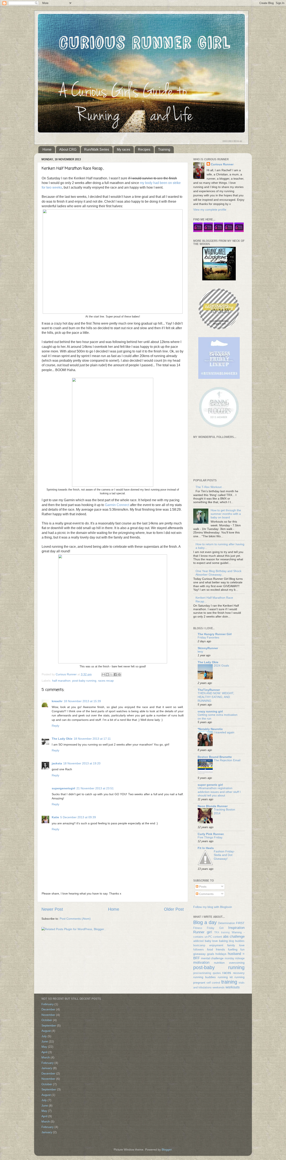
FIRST (240, 923)
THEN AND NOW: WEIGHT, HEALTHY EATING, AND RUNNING (216, 697)
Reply (55, 725)
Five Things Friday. (210, 837)
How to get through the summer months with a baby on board (226, 514)
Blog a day (205, 922)
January (46, 1068)
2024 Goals (221, 665)
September (48, 1025)
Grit (221, 928)
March (45, 1057)
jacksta (57, 763)
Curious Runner (222, 164)
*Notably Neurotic (210, 729)
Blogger (167, 1149)
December (48, 1009)
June (44, 1041)
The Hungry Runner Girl (215, 634)
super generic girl (210, 784)
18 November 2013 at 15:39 (82, 701)
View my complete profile (209, 209)
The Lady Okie (62, 738)
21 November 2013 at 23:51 (95, 788)
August (46, 1030)
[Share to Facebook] (115, 674)
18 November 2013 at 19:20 (81, 763)
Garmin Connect (117, 505)
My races (123, 149)
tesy (200, 651)
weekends (219, 987)
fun (242, 949)
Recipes (144, 149)
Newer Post (52, 909)
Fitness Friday (203, 928)
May (44, 1046)
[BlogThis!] (107, 674)
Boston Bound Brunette (215, 757)
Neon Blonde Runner (213, 806)
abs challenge (234, 936)
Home (47, 149)
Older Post (174, 909)
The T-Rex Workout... (210, 487)
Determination (226, 923)
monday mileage (235, 958)
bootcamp (199, 945)
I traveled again (224, 732)
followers (198, 949)
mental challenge (212, 958)
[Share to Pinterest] (119, 674)
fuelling (232, 949)
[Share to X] (111, 674)
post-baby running (84, 680)
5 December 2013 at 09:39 (78, 817)
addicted (198, 940)
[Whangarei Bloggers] (219, 279)
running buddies (204, 977)
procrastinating (202, 973)
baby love (211, 940)
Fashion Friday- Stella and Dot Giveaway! (224, 855)
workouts (232, 987)
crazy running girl (210, 711)
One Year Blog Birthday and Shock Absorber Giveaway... (218, 572)
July (44, 1036)
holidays (220, 953)
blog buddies (237, 940)
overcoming (237, 962)
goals (210, 953)
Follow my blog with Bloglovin (212, 907)
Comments (206, 894)
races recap (106, 680)
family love (236, 945)
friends (220, 949)
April (44, 1052)
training (229, 982)
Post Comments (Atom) (75, 918)
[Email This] (103, 674)
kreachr (57, 701)
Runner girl (202, 932)
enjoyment (216, 945)
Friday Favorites (208, 637)
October (46, 1020)
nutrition (219, 962)
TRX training (222, 932)
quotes (217, 973)
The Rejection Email (227, 760)
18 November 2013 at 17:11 (92, 738)
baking (223, 940)
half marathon (61, 680)
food (210, 949)
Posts (202, 886)
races (226, 973)
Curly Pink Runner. (211, 834)
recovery (239, 973)
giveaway (199, 953)
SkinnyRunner (208, 648)
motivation (201, 962)
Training (164, 149)
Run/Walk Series (96, 149)
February (47, 1004)
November (48, 1014)
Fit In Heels (206, 848)
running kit (225, 977)
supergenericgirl (63, 788)
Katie (55, 817)
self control (213, 982)
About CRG (67, 149)
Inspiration (236, 928)
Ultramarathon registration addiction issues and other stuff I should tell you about (219, 792)
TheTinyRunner (209, 689)
